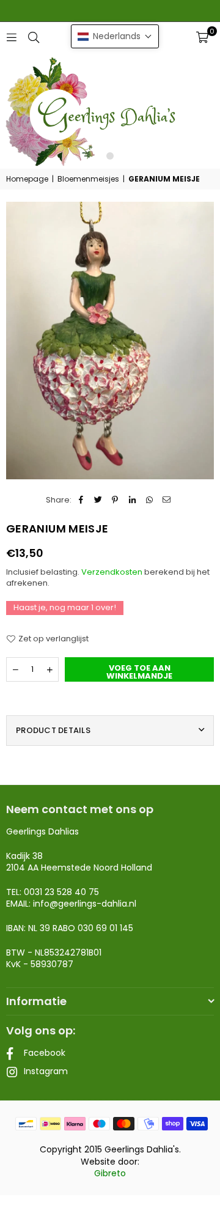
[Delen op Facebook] (81, 500)
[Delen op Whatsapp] (149, 500)
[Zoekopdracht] (34, 37)
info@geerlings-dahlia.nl (84, 903)
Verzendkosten (111, 572)
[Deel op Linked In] (132, 500)
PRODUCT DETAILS (53, 730)
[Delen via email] (166, 500)
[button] (202, 37)
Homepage (27, 179)
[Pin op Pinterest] (115, 500)
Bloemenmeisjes (88, 179)
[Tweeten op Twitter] (98, 500)
